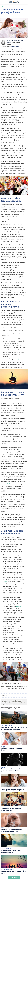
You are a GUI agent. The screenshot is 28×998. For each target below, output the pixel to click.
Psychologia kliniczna (7, 827)
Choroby (3, 788)
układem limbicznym (8, 484)
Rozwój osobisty (6, 848)
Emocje (3, 767)
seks (19, 449)
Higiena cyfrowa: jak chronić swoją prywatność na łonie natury (14, 728)
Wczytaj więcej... (14, 877)
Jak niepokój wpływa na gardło (12, 790)
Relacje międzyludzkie (7, 807)
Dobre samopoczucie (6, 725)
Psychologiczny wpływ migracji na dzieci (13, 872)
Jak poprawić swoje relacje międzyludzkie (11, 809)
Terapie (3, 746)
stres (15, 426)
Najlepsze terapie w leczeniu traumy (11, 749)
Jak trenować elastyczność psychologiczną (11, 851)
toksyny (5, 581)
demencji (16, 359)
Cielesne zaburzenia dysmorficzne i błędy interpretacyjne (13, 830)
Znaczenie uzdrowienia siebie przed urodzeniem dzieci (12, 770)
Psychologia (4, 6)
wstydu (18, 606)
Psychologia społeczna (7, 869)
